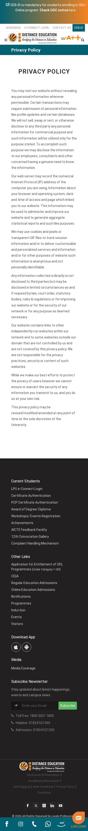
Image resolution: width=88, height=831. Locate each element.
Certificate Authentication (31, 495)
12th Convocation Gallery (30, 536)
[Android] (26, 647)
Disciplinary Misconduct (43, 781)
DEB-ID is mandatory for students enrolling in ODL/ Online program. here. (48, 7)
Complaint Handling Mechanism (35, 543)
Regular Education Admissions (34, 583)
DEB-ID (78, 27)
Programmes (21, 603)
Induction (18, 610)
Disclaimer (44, 792)
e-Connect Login (36, 27)
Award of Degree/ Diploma (31, 509)
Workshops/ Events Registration (35, 516)
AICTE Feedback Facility (29, 530)
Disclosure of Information (43, 775)
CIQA (15, 576)
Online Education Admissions (33, 590)
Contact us (62, 27)
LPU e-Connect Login (26, 489)
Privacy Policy (65, 786)
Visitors (17, 624)
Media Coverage (23, 668)
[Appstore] (16, 647)
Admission (13, 27)
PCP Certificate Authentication (34, 502)
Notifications (21, 596)
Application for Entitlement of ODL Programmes (37, 566)
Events (16, 617)
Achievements (22, 523)
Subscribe (67, 706)
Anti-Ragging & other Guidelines (33, 786)
